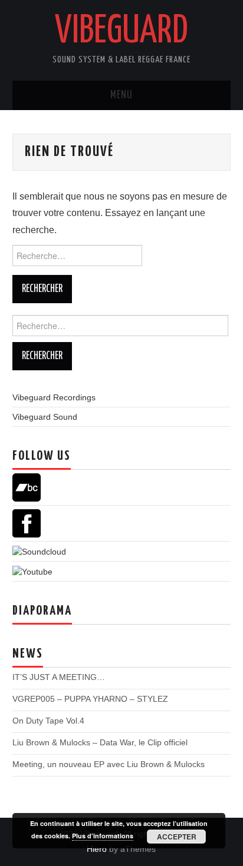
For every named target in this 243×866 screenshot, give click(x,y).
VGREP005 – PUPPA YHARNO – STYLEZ (90, 699)
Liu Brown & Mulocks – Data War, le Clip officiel (100, 742)
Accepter (176, 836)
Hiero (97, 849)
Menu (121, 95)
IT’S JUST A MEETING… (58, 677)
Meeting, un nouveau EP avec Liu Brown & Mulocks (108, 764)
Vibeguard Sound (44, 417)
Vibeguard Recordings (54, 397)
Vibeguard (121, 32)
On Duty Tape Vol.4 (48, 720)
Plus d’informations (102, 835)
